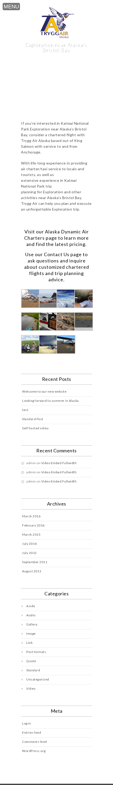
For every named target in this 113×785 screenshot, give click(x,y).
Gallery (32, 624)
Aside (30, 606)
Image (31, 633)
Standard (33, 670)
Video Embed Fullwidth (59, 463)
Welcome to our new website (44, 391)
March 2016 (31, 516)
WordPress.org (34, 751)
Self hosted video (35, 428)
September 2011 (34, 562)
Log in (26, 723)
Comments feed (34, 742)
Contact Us (56, 254)
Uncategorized (37, 679)
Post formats (36, 652)
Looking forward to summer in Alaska (50, 401)
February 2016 (33, 525)
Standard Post (32, 419)
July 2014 (29, 544)
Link (29, 643)
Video (30, 688)
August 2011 (32, 571)
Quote (31, 661)
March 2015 (31, 534)
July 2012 (29, 553)
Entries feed (31, 732)
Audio (30, 615)
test (25, 410)
